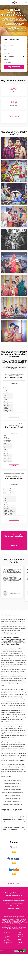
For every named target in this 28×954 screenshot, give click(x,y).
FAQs (7, 939)
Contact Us (7, 937)
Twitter (21, 942)
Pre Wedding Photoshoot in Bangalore (14, 898)
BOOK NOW (14, 545)
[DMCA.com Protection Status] (19, 952)
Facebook (21, 936)
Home (7, 934)
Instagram (21, 934)
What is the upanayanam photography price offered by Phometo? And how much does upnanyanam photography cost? (13, 818)
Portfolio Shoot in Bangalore (14, 908)
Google (21, 937)
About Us (7, 936)
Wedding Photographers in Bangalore (14, 895)
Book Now (14, 416)
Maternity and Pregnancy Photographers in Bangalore (14, 900)
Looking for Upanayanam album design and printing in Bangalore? (13, 828)
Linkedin (21, 939)
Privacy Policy (7, 940)
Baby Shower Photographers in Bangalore (14, 903)
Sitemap (7, 943)
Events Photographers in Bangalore (14, 905)
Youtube (21, 940)
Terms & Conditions (7, 942)
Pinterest (21, 944)
